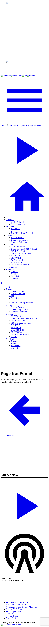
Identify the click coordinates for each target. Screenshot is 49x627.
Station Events (17, 238)
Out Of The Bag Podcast (22, 233)
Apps (13, 274)
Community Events (19, 240)
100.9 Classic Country (21, 253)
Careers (14, 278)
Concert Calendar (19, 242)
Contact (14, 272)
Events (9, 235)
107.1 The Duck (18, 251)
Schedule (15, 229)
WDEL (14, 267)
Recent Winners (18, 224)
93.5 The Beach (18, 247)
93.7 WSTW (16, 262)
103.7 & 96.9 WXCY (20, 265)
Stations (9, 244)
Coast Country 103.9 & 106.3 (24, 249)
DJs (13, 231)
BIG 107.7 (15, 256)
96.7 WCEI (16, 258)
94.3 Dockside (17, 260)
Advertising (16, 276)
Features (10, 226)
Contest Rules (17, 222)
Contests (10, 220)
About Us (10, 269)
